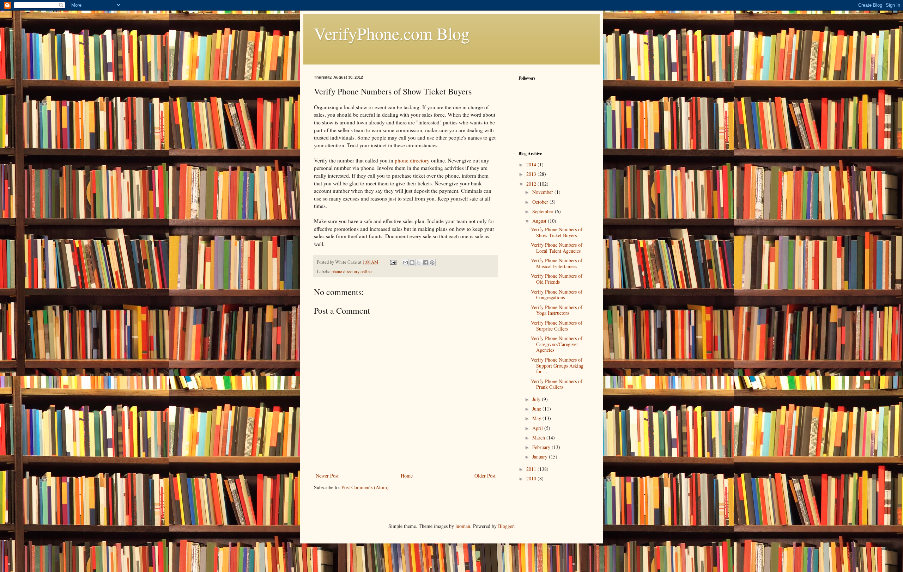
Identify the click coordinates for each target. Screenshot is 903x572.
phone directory (412, 160)
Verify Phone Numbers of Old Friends (556, 278)
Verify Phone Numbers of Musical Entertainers (556, 263)
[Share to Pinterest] (432, 262)
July (537, 399)
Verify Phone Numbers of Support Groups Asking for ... (557, 365)
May (537, 418)
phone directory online (352, 272)
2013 (532, 174)
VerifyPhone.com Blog (391, 33)
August (540, 220)
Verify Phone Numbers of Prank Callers (556, 384)
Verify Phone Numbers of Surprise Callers (556, 325)
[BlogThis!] (412, 262)
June (537, 408)
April (538, 428)
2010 (532, 478)
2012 (532, 183)
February (542, 447)
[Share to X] (418, 262)
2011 (532, 469)
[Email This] (405, 262)
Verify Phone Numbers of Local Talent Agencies (556, 247)
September (543, 211)
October (541, 201)
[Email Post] (393, 262)
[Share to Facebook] (425, 262)
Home (407, 475)
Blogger (506, 526)
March (539, 437)
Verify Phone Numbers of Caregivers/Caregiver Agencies (556, 344)
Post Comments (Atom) (365, 487)
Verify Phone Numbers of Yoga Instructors (556, 310)
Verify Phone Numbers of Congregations (556, 294)
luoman (462, 526)
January (540, 456)
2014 (532, 164)
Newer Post (327, 475)
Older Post (485, 475)
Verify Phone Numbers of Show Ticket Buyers (556, 232)
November (543, 192)
